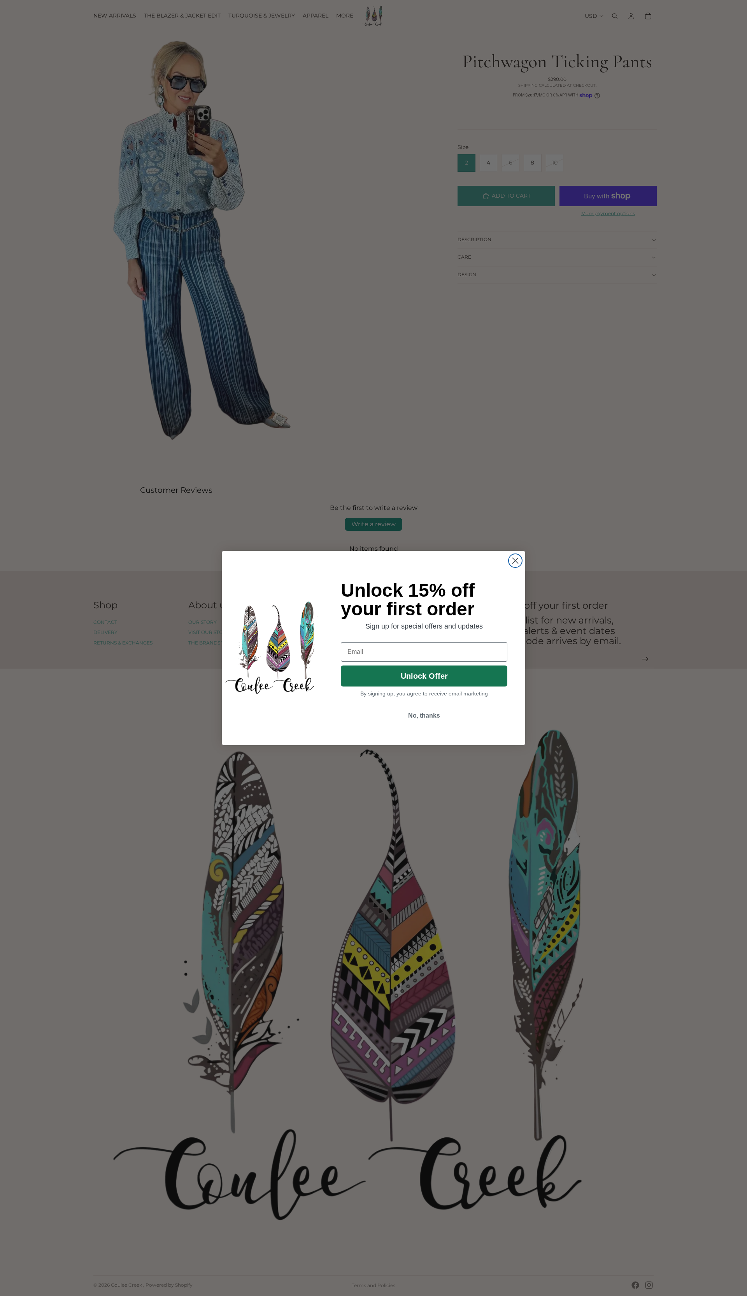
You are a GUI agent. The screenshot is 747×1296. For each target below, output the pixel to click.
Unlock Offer (424, 676)
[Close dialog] (515, 560)
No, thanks (424, 715)
